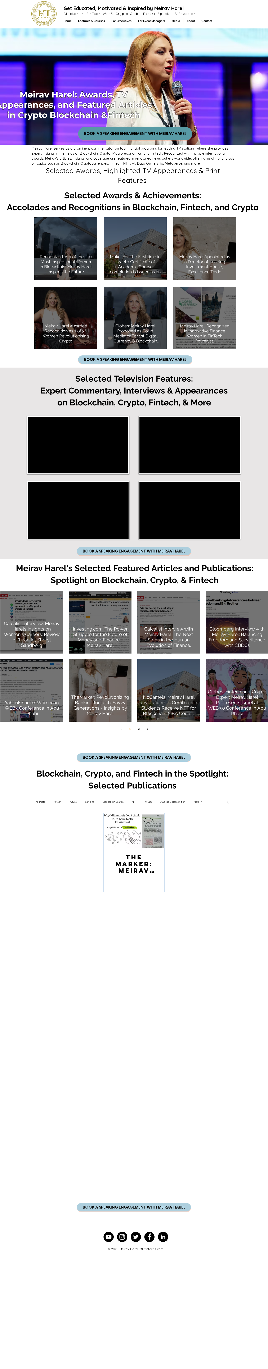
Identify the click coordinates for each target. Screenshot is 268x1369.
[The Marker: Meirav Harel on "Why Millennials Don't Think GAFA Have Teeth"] (134, 830)
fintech (57, 801)
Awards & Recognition (172, 801)
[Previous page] (121, 729)
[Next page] (147, 729)
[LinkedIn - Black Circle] (163, 1237)
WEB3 (148, 801)
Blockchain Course (113, 801)
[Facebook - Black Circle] (149, 1237)
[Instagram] (122, 1237)
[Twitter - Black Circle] (136, 1237)
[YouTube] (108, 1237)
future (73, 801)
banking (89, 801)
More (196, 801)
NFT (134, 801)
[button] (227, 802)
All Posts (40, 801)
